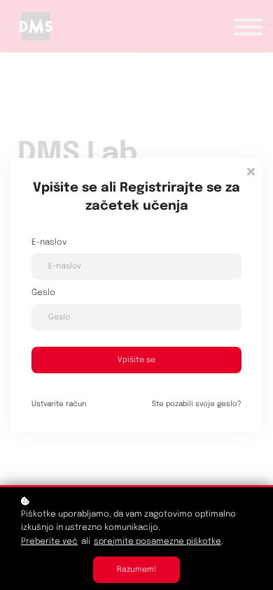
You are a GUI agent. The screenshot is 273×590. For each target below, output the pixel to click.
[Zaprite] (251, 170)
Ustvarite (58, 404)
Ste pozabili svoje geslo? (196, 404)
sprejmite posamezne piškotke (157, 542)
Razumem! (136, 570)
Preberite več (49, 542)
